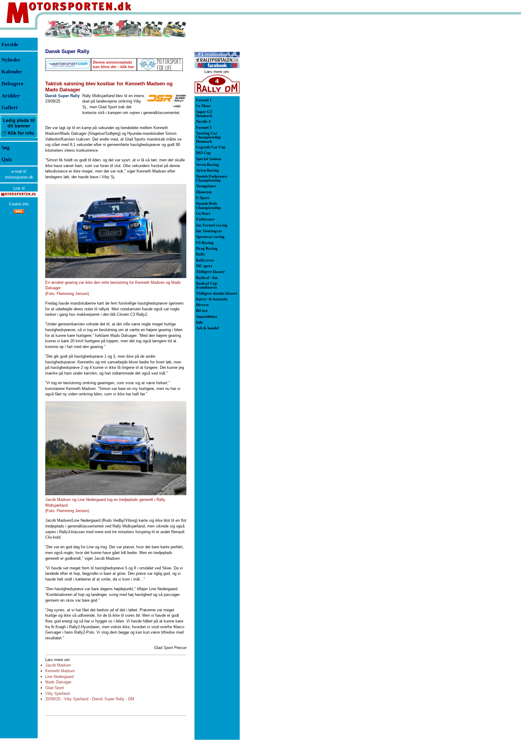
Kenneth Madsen (60, 671)
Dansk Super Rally (67, 51)
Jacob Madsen (58, 665)
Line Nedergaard (59, 676)
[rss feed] (19, 212)
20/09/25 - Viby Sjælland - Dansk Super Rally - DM (89, 699)
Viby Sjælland (57, 693)
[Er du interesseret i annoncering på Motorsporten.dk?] (19, 137)
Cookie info (19, 204)
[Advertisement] (271, 109)
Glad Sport (54, 687)
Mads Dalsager (58, 682)
